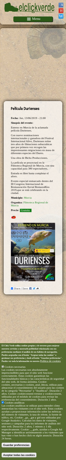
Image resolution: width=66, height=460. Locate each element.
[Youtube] (61, 10)
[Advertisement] (33, 65)
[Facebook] (61, 5)
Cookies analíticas (14, 402)
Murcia (28, 197)
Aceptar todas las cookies (19, 455)
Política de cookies (50, 361)
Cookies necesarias (15, 366)
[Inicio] (30, 15)
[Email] (61, 16)
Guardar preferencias (16, 445)
